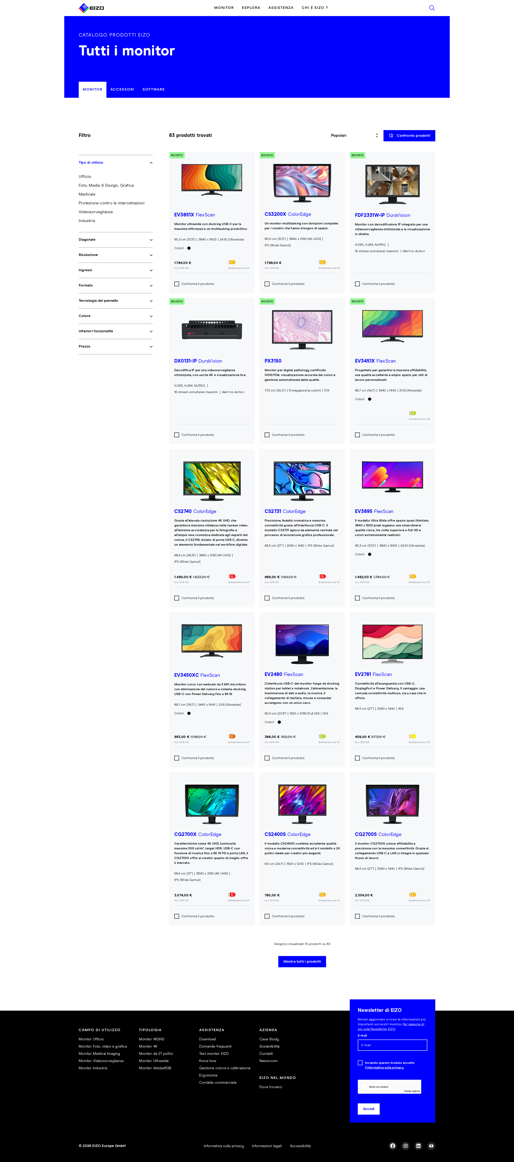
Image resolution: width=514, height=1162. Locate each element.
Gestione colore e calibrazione (224, 1068)
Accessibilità (300, 1146)
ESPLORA (251, 8)
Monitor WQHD (151, 1039)
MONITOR (224, 8)
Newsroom (268, 1061)
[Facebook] (393, 1146)
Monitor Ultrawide (154, 1061)
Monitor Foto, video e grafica (103, 1046)
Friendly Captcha (412, 1091)
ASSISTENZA (281, 8)
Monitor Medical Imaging (99, 1054)
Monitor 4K (148, 1046)
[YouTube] (431, 1146)
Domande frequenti (215, 1046)
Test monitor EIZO (214, 1054)
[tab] (92, 90)
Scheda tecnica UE (238, 268)
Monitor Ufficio (91, 1039)
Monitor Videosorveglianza (101, 1061)
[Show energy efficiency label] (238, 262)
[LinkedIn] (418, 1146)
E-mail (362, 1035)
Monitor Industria (93, 1068)
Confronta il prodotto (198, 283)
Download (207, 1039)
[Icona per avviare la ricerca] (432, 8)
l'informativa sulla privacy (384, 1067)
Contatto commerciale (218, 1083)
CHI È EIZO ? (315, 8)
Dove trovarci (270, 1087)
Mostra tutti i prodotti (302, 961)
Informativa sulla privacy (224, 1146)
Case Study (269, 1039)
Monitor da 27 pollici (156, 1054)
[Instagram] (406, 1146)
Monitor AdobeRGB (155, 1068)
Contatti (266, 1054)
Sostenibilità (269, 1046)
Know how (207, 1061)
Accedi (368, 1109)
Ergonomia (208, 1075)
